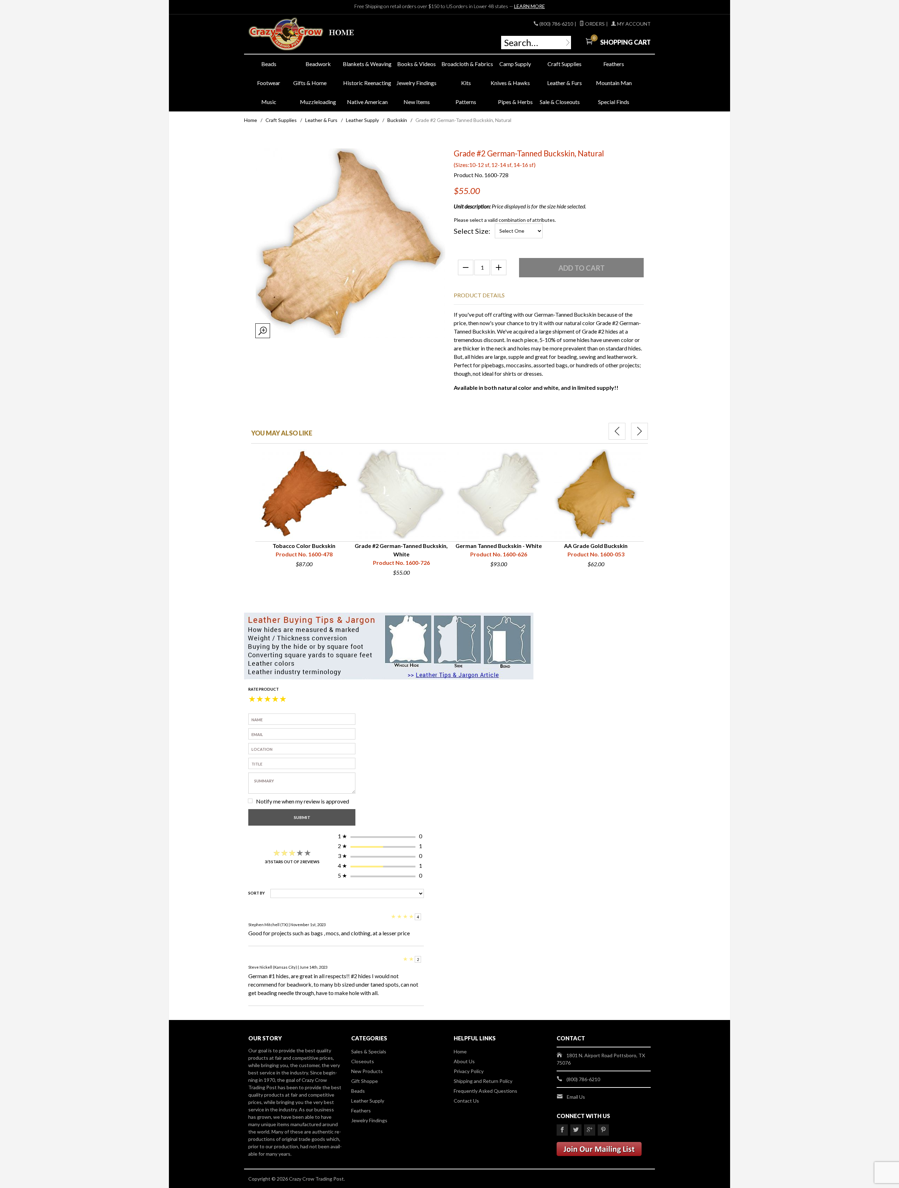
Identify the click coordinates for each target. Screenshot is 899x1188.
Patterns (465, 101)
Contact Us (466, 1101)
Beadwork (318, 63)
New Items (416, 101)
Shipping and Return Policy (483, 1081)
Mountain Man (614, 82)
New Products (367, 1071)
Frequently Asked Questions (485, 1091)
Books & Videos (416, 63)
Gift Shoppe (364, 1081)
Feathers (613, 63)
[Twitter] (576, 1130)
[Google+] (589, 1130)
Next (639, 431)
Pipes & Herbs (515, 101)
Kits (466, 82)
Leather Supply (362, 120)
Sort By (256, 893)
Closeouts (362, 1061)
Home (250, 120)
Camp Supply (515, 63)
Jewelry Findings (416, 82)
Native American (367, 101)
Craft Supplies (564, 63)
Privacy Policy (469, 1071)
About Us (464, 1061)
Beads (268, 63)
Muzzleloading (318, 101)
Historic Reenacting (367, 82)
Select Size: (472, 231)
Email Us (576, 1097)
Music (268, 101)
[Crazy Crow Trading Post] (312, 34)
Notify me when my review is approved (302, 801)
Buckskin (397, 120)
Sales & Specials (368, 1051)
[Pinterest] (603, 1130)
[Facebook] (562, 1130)
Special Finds (613, 101)
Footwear (268, 82)
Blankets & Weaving (367, 63)
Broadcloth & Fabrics (466, 63)
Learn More (529, 6)
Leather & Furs (564, 82)
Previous (617, 431)
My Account (633, 24)
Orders (594, 24)
